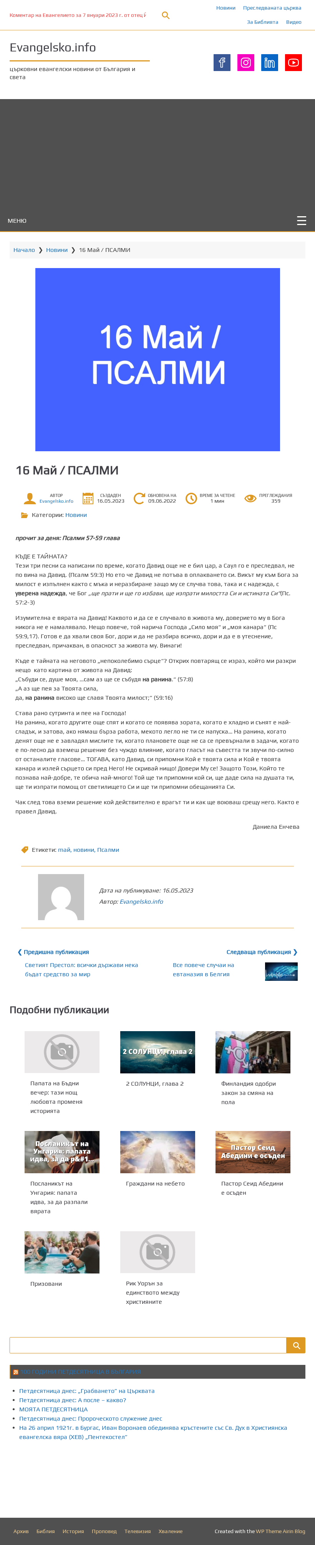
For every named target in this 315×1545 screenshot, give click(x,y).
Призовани (46, 1283)
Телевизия (137, 1531)
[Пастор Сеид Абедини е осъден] (253, 1152)
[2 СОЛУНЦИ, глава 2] (157, 1052)
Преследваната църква (272, 8)
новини (83, 849)
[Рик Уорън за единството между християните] (157, 1252)
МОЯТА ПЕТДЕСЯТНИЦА (53, 1409)
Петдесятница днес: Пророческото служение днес (90, 1418)
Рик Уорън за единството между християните (152, 1292)
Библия (45, 1531)
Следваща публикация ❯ (262, 951)
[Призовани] (62, 1252)
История (73, 1531)
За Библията (263, 22)
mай (64, 849)
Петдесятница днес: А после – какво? (72, 1400)
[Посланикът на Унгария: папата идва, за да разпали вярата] (62, 1152)
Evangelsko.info (53, 47)
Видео (294, 22)
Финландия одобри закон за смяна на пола (248, 1092)
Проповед (104, 1531)
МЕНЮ (17, 220)
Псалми (108, 849)
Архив (21, 1531)
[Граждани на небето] (157, 1152)
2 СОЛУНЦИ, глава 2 (155, 1083)
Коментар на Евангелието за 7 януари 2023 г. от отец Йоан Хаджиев (95, 15)
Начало (24, 249)
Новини (225, 8)
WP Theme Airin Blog (280, 1531)
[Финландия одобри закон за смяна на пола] (253, 1052)
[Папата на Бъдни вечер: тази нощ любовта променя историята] (62, 1052)
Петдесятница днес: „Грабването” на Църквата (87, 1390)
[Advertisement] (157, 153)
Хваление (170, 1531)
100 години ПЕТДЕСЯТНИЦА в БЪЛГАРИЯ (80, 1371)
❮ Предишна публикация (53, 951)
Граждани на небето (155, 1183)
